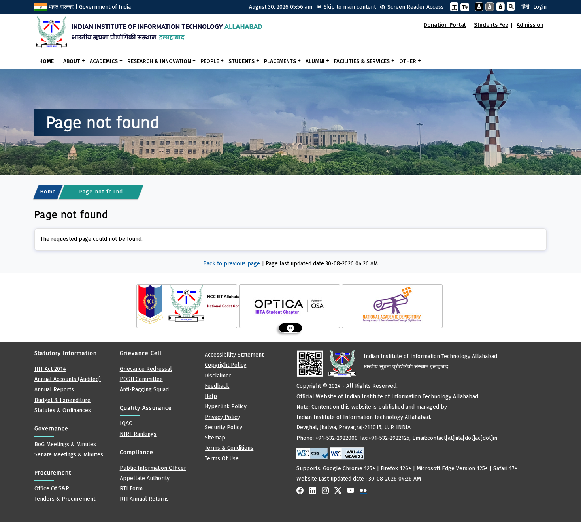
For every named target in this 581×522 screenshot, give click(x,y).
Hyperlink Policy (226, 406)
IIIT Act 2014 (50, 369)
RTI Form (131, 488)
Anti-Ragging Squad (144, 389)
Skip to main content (350, 7)
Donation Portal (445, 25)
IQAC (126, 423)
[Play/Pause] (290, 328)
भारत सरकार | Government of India (90, 7)
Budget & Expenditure (62, 400)
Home (48, 191)
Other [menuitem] (405, 61)
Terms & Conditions (229, 448)
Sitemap (215, 437)
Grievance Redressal (146, 369)
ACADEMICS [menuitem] (101, 61)
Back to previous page (231, 263)
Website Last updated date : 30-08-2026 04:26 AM (406, 417)
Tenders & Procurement (64, 499)
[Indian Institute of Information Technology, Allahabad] (154, 32)
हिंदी (525, 7)
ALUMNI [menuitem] (312, 61)
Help (211, 396)
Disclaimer (218, 375)
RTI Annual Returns (144, 499)
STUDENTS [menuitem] (239, 61)
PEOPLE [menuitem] (207, 61)
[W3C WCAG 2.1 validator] (347, 453)
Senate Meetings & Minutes (68, 454)
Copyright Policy (225, 365)
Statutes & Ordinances (62, 410)
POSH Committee (141, 379)
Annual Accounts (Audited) (67, 379)
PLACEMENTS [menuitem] (277, 61)
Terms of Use (222, 458)
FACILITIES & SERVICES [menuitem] (359, 61)
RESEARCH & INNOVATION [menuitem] (157, 61)
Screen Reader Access (415, 7)
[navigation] (522, 7)
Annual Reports (54, 389)
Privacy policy (222, 417)
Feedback (217, 386)
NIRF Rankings (138, 434)
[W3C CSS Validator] (312, 453)
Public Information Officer (153, 468)
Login (540, 7)
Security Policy (223, 427)
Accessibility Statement (234, 354)
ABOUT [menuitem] (69, 61)
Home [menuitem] (46, 61)
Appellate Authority (145, 478)
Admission (530, 25)
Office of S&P (51, 488)
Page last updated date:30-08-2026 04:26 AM (322, 263)
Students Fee (491, 25)
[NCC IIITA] (190, 304)
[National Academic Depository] (392, 304)
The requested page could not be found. (91, 239)
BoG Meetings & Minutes (65, 444)
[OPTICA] (289, 304)
